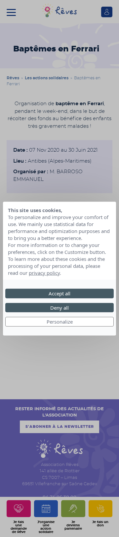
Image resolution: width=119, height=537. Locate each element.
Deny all (59, 307)
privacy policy (44, 272)
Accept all (59, 293)
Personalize (60, 321)
